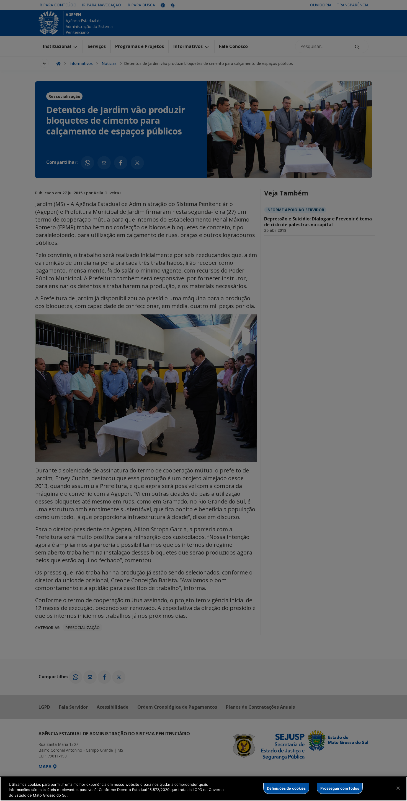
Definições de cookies (286, 788)
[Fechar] (398, 788)
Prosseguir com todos (339, 788)
